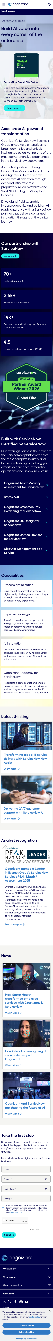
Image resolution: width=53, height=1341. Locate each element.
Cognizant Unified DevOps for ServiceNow (23, 537)
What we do (9, 1268)
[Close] (50, 1311)
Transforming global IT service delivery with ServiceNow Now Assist (25, 758)
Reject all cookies (26, 1332)
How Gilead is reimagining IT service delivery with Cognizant (25, 1055)
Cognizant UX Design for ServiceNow (21, 523)
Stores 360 (11, 497)
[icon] (49, 4)
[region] (26, 1324)
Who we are (9, 1277)
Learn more (9, 256)
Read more (12, 108)
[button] (50, 391)
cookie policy (34, 1317)
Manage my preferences (26, 1339)
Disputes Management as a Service (23, 550)
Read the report (13, 924)
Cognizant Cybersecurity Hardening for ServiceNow (22, 509)
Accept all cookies (26, 1325)
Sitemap (5, 1307)
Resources (8, 1293)
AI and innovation (12, 1285)
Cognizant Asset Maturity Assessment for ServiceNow (24, 485)
